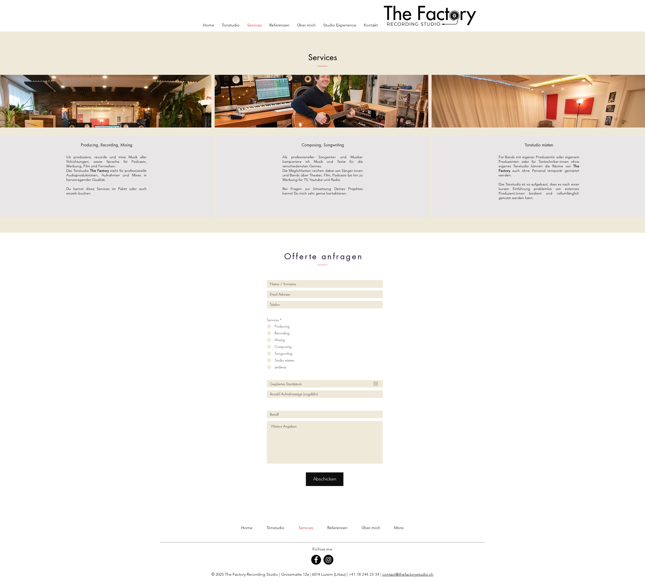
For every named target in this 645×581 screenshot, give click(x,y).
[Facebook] (316, 560)
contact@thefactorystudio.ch (407, 574)
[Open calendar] (376, 384)
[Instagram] (328, 560)
